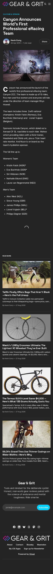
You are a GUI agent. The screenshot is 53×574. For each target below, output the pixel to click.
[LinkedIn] (19, 527)
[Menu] (49, 4)
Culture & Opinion (11, 14)
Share (44, 41)
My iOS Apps (14, 548)
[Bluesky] (24, 527)
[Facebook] (14, 527)
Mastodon (41, 545)
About (9, 545)
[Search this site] (45, 4)
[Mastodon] (34, 527)
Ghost (32, 554)
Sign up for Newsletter (34, 548)
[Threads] (29, 527)
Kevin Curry (16, 40)
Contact (19, 545)
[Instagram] (39, 527)
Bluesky (30, 545)
